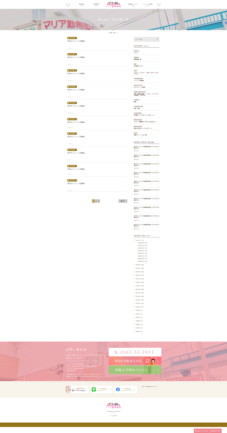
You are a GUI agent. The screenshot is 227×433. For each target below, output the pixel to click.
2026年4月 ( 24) (142, 253)
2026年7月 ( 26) (142, 245)
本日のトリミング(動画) (76, 41)
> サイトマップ (113, 412)
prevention (147, 93)
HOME (110, 32)
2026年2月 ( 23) (142, 258)
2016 (114, 32)
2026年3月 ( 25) (142, 256)
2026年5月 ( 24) (142, 250)
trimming (73, 38)
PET (146, 72)
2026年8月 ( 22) (142, 243)
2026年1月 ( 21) (142, 261)
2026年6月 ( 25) (142, 248)
